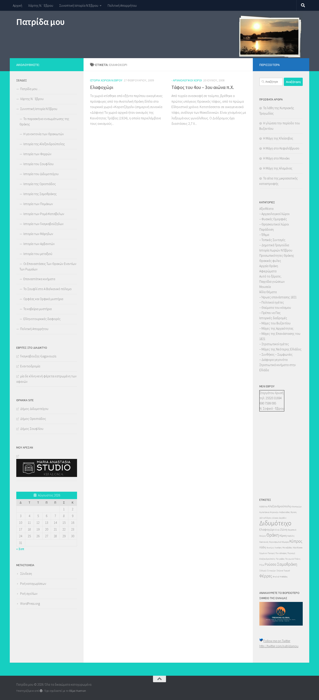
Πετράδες (280, 558)
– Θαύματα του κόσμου (275, 308)
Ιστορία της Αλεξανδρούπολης (44, 144)
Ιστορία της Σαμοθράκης (40, 194)
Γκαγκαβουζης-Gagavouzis (38, 356)
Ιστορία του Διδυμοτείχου (41, 174)
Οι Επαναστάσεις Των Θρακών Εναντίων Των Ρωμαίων (48, 266)
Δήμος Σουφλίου (31, 429)
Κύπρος (295, 541)
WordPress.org (30, 603)
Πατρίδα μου (40, 21)
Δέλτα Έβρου (265, 517)
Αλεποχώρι (296, 506)
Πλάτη (297, 558)
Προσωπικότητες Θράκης (276, 255)
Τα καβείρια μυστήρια (37, 309)
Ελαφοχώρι (101, 87)
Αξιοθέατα (266, 209)
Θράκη (272, 535)
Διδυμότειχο (275, 523)
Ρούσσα (270, 564)
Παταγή (271, 553)
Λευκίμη (270, 547)
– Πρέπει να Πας (270, 313)
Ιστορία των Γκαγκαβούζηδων (43, 224)
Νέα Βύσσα (297, 547)
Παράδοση (266, 229)
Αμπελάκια (264, 512)
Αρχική (17, 5)
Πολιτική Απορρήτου (122, 5)
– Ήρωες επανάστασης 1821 (278, 297)
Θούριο (262, 535)
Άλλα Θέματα (268, 292)
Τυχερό (287, 570)
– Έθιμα (264, 235)
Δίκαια (275, 517)
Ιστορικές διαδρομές (273, 318)
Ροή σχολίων (29, 594)
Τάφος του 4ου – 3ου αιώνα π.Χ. (202, 87)
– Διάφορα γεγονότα (273, 360)
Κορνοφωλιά (275, 542)
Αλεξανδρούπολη (279, 506)
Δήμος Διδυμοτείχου (34, 409)
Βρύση (294, 512)
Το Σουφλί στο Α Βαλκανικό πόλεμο (47, 289)
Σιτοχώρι (271, 570)
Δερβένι (282, 517)
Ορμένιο (263, 553)
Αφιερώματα (267, 271)
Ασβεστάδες (284, 512)
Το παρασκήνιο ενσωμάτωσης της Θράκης (44, 121)
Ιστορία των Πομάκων (38, 204)
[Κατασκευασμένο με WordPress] (41, 690)
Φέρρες (265, 575)
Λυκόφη (278, 547)
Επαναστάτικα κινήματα (39, 279)
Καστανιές (263, 542)
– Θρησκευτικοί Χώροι (274, 224)
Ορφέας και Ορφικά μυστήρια (43, 299)
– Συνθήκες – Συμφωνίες (276, 354)
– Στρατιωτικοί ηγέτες (274, 344)
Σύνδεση (26, 574)
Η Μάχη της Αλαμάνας (277, 168)
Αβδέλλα (263, 506)
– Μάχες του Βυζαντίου (275, 323)
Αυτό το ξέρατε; (270, 276)
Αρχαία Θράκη (268, 266)
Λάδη (262, 547)
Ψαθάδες (284, 576)
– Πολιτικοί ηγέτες (271, 302)
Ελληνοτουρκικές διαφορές (42, 319)
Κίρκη (283, 535)
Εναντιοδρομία (30, 366)
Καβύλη (290, 535)
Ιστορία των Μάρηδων (38, 234)
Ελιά (277, 529)
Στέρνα (279, 570)
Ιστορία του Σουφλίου (38, 164)
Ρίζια (261, 565)
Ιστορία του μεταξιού (37, 254)
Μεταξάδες (287, 547)
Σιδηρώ (262, 570)
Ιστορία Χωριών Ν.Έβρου (106, 80)
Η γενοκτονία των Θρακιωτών (43, 134)
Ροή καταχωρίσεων (33, 584)
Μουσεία (265, 287)
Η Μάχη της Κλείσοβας (278, 138)
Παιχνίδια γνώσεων (272, 281)
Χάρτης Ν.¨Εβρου (40, 5)
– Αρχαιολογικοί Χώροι (274, 214)
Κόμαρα (285, 542)
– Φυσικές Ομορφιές (273, 219)
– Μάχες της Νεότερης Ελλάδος (280, 349)
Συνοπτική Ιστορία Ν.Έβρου (78, 5)
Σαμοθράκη (287, 564)
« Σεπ (20, 549)
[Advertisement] (272, 459)
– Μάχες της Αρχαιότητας (276, 328)
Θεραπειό (292, 529)
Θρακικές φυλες (270, 261)
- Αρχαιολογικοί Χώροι (186, 80)
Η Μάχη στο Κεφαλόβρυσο (281, 148)
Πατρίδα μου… (30, 89)
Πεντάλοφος (281, 553)
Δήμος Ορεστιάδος (33, 419)
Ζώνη (283, 529)
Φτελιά (276, 576)
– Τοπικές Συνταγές (272, 240)
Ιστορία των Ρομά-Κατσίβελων (43, 214)
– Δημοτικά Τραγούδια (274, 245)
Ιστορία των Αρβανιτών (39, 244)
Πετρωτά (289, 558)
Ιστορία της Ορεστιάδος (39, 184)
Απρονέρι (274, 512)
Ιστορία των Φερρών (37, 154)
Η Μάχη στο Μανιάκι (276, 158)
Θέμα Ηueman (77, 691)
